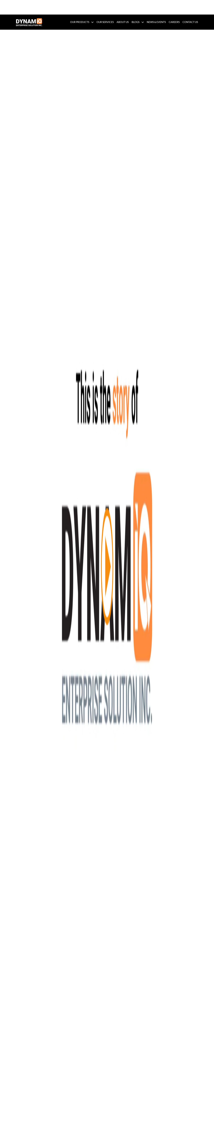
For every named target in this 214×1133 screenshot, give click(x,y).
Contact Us (190, 22)
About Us (123, 22)
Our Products (79, 22)
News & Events (156, 22)
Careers (174, 22)
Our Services (105, 22)
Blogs (135, 22)
